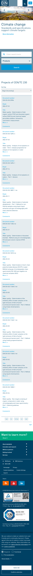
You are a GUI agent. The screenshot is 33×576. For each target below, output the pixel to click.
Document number (9, 98)
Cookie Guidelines (9, 470)
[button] (8, 559)
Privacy (15, 467)
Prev (4, 10)
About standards (7, 444)
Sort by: (3, 87)
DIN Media (7, 461)
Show (4, 438)
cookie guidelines (9, 546)
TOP (30, 425)
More (5, 122)
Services (5, 455)
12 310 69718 (15, 526)
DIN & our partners (8, 449)
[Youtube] (14, 483)
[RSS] (6, 483)
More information (8, 34)
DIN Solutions (19, 461)
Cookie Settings (21, 470)
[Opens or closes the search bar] (25, 3)
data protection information (19, 544)
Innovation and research (9, 447)
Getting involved (7, 452)
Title (4, 110)
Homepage (7, 467)
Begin (5, 104)
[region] (16, 548)
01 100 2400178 (17, 506)
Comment (6, 126)
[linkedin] (21, 483)
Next (29, 10)
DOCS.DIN (7, 464)
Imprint (6, 473)
